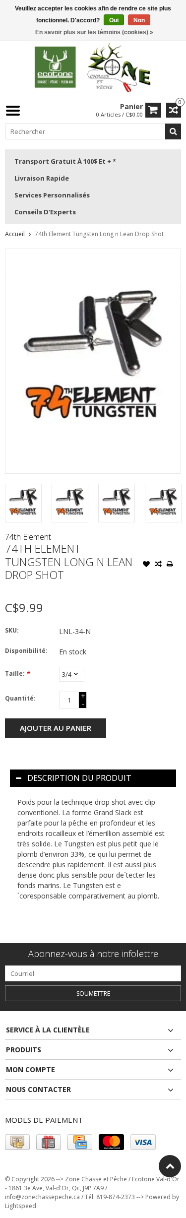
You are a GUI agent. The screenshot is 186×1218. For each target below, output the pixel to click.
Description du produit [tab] (79, 777)
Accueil (15, 234)
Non (139, 20)
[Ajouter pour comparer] (158, 565)
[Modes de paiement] (17, 1142)
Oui (114, 20)
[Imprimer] (170, 565)
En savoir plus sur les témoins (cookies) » (94, 32)
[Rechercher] (173, 131)
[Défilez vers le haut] (170, 1166)
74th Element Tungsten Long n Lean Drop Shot (99, 234)
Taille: (17, 673)
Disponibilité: (26, 650)
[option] (23, 503)
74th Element (28, 536)
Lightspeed (20, 1206)
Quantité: (20, 698)
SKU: (12, 630)
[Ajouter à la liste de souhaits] (146, 565)
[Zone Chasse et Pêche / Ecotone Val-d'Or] (93, 66)
